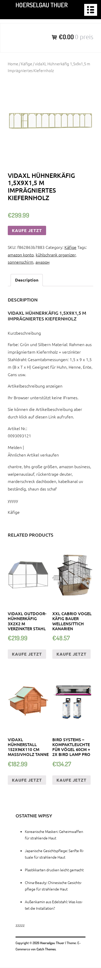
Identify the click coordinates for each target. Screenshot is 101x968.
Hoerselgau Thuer (42, 5)
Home (13, 63)
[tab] (27, 280)
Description (26, 280)
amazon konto (21, 254)
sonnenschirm (20, 262)
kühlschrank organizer (56, 254)
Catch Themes (46, 949)
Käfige (26, 63)
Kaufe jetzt (27, 230)
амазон (42, 262)
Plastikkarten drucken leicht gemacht (54, 869)
